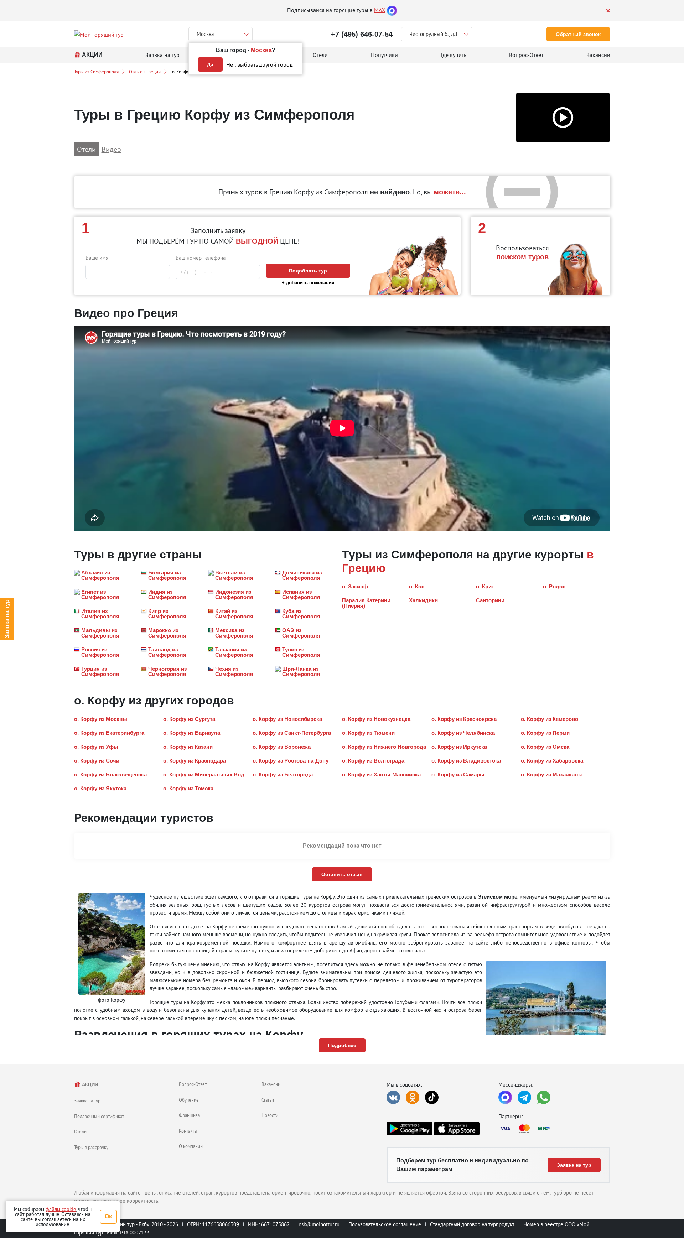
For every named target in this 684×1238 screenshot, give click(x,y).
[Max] (392, 10)
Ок (108, 1216)
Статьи (267, 1100)
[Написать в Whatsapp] (543, 1097)
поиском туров (522, 257)
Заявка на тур (7, 619)
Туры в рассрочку (91, 1147)
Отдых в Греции (145, 71)
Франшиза (189, 1115)
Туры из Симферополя (96, 71)
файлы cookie (61, 1209)
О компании (191, 1146)
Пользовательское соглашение (385, 1224)
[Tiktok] (432, 1097)
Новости (269, 1115)
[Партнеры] (554, 1128)
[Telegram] (524, 1097)
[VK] (393, 1097)
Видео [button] (111, 149)
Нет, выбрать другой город (259, 64)
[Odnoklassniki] (412, 1097)
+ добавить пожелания (308, 282)
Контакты (188, 1131)
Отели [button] (86, 149)
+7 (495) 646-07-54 (362, 34)
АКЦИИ (89, 1084)
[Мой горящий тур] (99, 34)
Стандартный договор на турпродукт (472, 1224)
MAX (379, 10)
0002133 (140, 1232)
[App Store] (457, 1128)
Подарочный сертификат (99, 1116)
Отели (80, 1131)
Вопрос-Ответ (193, 1084)
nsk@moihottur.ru (319, 1224)
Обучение (189, 1100)
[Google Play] (409, 1128)
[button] (563, 118)
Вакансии (270, 1084)
